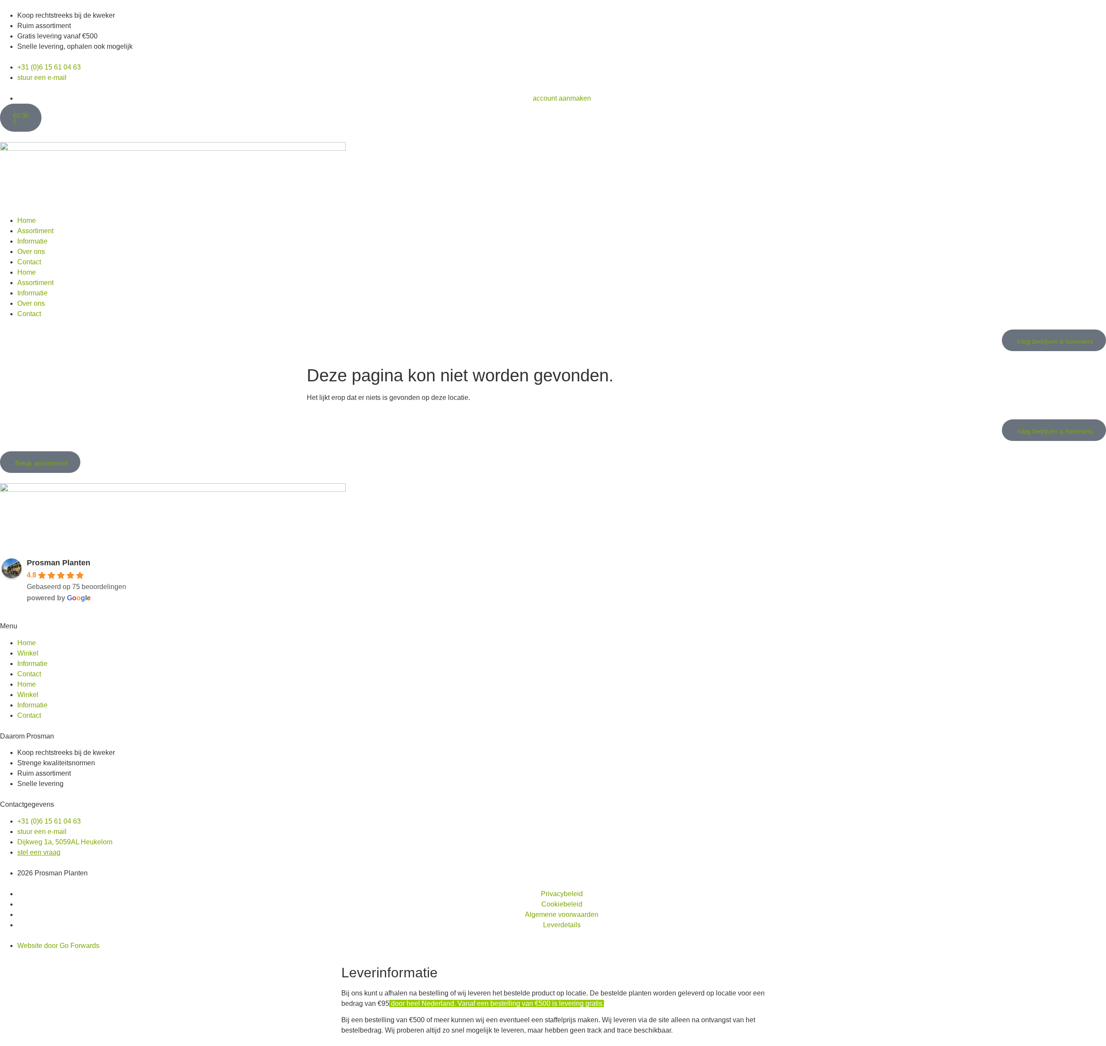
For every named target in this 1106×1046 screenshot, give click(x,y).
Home (26, 220)
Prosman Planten (58, 562)
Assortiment (35, 231)
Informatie (32, 241)
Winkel (27, 653)
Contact (29, 262)
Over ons (31, 251)
